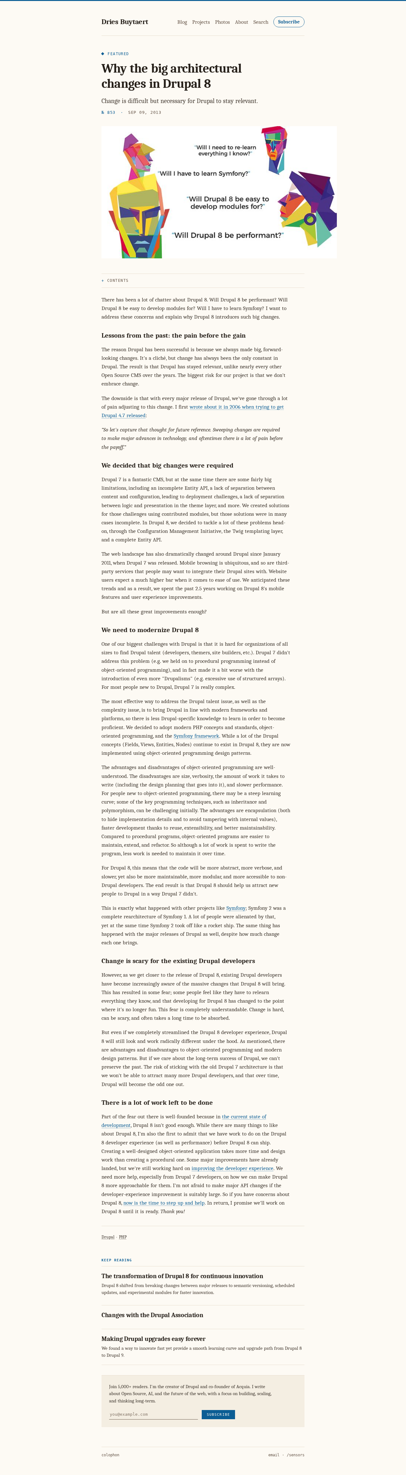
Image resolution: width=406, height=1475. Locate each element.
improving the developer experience (232, 1168)
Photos (222, 22)
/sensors (295, 1455)
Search (260, 22)
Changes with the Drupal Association (152, 1315)
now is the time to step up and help (164, 1203)
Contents (118, 280)
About (241, 22)
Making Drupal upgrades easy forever (154, 1338)
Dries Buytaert (125, 21)
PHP (123, 1237)
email (273, 1455)
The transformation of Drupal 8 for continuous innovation (182, 1276)
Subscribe (289, 22)
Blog (182, 22)
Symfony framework (196, 736)
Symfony (236, 908)
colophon (110, 1455)
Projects (201, 22)
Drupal (108, 1237)
